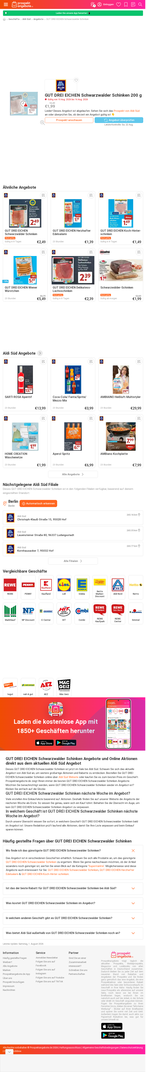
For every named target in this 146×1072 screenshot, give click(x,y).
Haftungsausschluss (70, 1047)
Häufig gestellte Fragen (15, 958)
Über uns (7, 978)
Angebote (38, 19)
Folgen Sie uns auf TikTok (49, 981)
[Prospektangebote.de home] (22, 4)
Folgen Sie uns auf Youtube (50, 977)
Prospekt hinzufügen (13, 982)
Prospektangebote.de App (16, 974)
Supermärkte (96, 866)
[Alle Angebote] (40, 353)
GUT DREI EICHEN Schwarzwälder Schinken (73, 870)
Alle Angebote (10, 966)
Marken (7, 970)
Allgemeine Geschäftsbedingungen (100, 1047)
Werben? (7, 962)
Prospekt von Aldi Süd (127, 110)
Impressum (8, 986)
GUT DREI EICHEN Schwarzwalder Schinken (31, 862)
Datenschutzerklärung (131, 1047)
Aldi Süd (26, 19)
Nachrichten (9, 990)
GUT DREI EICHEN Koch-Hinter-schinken (45, 874)
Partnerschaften (77, 974)
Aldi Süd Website (68, 777)
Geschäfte (14, 19)
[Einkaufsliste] (133, 4)
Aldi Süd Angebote (19, 353)
